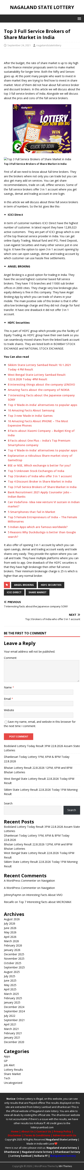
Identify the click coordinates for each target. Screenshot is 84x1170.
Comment (10, 658)
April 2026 (10, 937)
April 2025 (10, 989)
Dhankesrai (11, 1152)
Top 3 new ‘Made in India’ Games (30, 415)
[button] (78, 18)
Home (15, 1131)
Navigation (48, 880)
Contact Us (43, 1131)
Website (9, 710)
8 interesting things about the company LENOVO (41, 384)
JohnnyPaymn (12, 895)
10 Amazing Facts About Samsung (31, 410)
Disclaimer (14, 1135)
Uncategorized (13, 1083)
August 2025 (12, 972)
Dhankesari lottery (67, 1152)
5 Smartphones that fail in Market (31, 512)
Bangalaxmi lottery (63, 1155)
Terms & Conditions (37, 1135)
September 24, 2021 (19, 45)
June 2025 (10, 980)
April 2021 (10, 1024)
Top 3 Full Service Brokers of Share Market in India (42, 487)
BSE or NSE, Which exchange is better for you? (39, 465)
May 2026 (10, 932)
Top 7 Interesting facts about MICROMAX (45, 902)
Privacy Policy (62, 1131)
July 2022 (9, 1016)
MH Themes (65, 1166)
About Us (27, 1131)
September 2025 (14, 967)
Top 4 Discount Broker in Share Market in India (40, 481)
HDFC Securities (51, 585)
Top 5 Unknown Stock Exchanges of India (36, 471)
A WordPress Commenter (20, 880)
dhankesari (64, 1107)
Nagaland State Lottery (61, 1139)
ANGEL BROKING (24, 585)
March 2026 (11, 941)
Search (8, 803)
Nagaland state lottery (45, 1111)
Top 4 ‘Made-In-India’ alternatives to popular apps (42, 405)
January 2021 (12, 1037)
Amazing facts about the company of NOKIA (38, 390)
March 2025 (11, 994)
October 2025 (12, 963)
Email (8, 699)
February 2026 (13, 945)
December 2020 (14, 1042)
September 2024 (14, 1011)
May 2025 (10, 985)
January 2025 (12, 1002)
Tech (7, 1078)
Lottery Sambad (20, 1155)
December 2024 (14, 1007)
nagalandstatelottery (48, 45)
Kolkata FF (41, 1155)
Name (8, 687)
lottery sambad (42, 1107)
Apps (7, 1056)
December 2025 (14, 954)
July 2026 (9, 923)
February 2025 (13, 998)
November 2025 (14, 958)
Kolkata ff (39, 1123)
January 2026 (12, 950)
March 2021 (11, 1029)
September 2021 (14, 1020)
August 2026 (12, 919)
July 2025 (9, 976)
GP (6, 1061)
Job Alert (9, 1065)
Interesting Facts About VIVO (44, 895)
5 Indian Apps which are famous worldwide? (38, 527)
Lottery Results (13, 1069)
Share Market (37, 592)
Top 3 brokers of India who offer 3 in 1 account (40, 476)
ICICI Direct (14, 592)
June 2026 (10, 928)
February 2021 (13, 1033)
